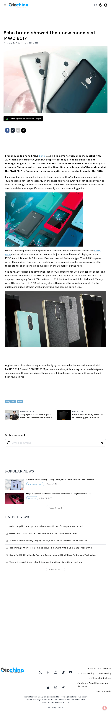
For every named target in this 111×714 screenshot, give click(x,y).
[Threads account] (55, 687)
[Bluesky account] (48, 687)
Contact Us (105, 668)
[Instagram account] (55, 672)
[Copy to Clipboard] (23, 130)
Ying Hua (12, 43)
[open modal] (105, 5)
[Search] (95, 5)
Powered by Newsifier (55, 707)
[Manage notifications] (104, 708)
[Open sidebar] (5, 5)
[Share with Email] (18, 130)
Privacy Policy (87, 673)
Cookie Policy (104, 673)
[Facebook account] (48, 672)
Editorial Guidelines (101, 678)
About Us (92, 668)
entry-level (10, 402)
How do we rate (103, 691)
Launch (32, 498)
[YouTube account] (70, 672)
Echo (42, 155)
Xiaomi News (35, 484)
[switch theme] (101, 5)
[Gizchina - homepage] (18, 5)
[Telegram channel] (63, 687)
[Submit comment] (102, 443)
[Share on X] (13, 130)
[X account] (40, 672)
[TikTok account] (63, 672)
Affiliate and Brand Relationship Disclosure (92, 685)
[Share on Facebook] (7, 130)
